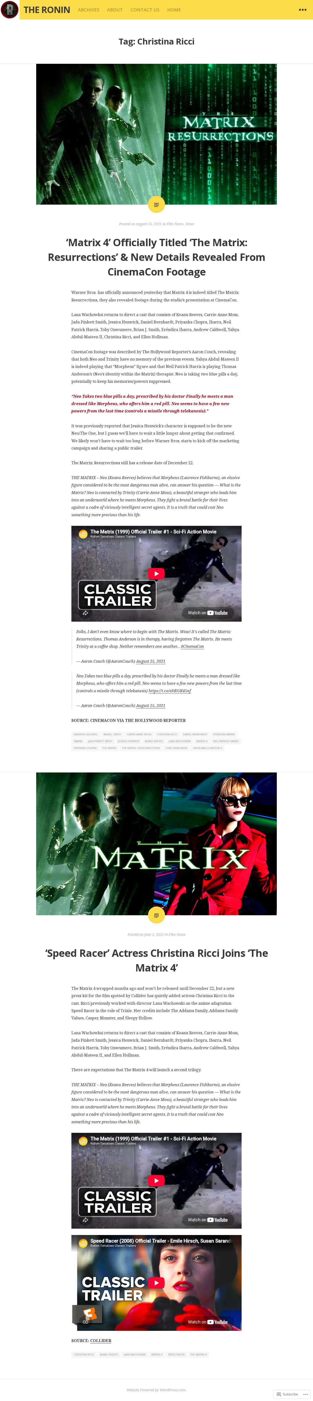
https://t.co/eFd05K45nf (170, 691)
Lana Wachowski (179, 741)
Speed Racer (176, 1354)
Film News (175, 223)
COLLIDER (100, 1340)
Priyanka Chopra (85, 748)
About (115, 10)
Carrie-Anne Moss (139, 734)
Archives (88, 10)
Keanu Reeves (154, 741)
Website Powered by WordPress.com (156, 1390)
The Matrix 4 (198, 1354)
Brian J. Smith (112, 734)
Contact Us (145, 10)
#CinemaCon (192, 646)
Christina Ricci (167, 734)
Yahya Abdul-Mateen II (207, 748)
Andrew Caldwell (86, 734)
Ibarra (78, 741)
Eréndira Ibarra (224, 734)
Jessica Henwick (128, 741)
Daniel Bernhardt (195, 734)
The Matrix (109, 748)
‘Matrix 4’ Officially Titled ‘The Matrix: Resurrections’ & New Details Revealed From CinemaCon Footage (156, 256)
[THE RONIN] (10, 10)
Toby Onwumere (177, 748)
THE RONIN (46, 10)
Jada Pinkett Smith (100, 741)
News (189, 223)
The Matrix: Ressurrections (141, 748)
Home (174, 10)
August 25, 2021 (150, 661)
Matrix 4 (201, 741)
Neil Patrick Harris (226, 741)
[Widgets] (302, 10)
